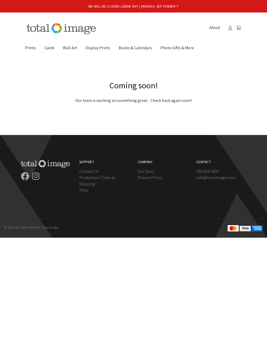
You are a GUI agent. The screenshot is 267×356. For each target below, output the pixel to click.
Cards (49, 48)
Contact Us (89, 171)
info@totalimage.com (215, 177)
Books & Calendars (135, 48)
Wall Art (70, 48)
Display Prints (98, 48)
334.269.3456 (207, 171)
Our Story (146, 171)
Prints (30, 48)
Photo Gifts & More (177, 48)
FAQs (83, 190)
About (214, 27)
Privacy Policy (150, 177)
